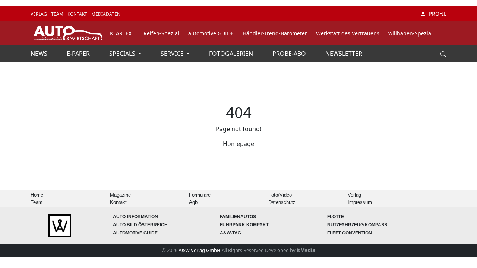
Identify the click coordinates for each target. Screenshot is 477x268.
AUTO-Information (135, 216)
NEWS (40, 54)
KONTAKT (77, 14)
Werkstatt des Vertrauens (347, 33)
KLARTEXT (122, 33)
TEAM (57, 14)
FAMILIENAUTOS (238, 216)
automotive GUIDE (211, 33)
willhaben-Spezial (410, 33)
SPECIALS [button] (123, 54)
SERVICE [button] (173, 54)
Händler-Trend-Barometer (275, 33)
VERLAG (39, 14)
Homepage (238, 144)
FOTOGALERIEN (232, 54)
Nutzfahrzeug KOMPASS (357, 224)
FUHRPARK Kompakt (244, 224)
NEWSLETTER (343, 54)
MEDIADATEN (105, 14)
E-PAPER (79, 54)
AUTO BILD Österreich (140, 224)
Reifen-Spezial (161, 33)
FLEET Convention (349, 233)
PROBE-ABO (289, 54)
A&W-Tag (230, 233)
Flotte (335, 216)
